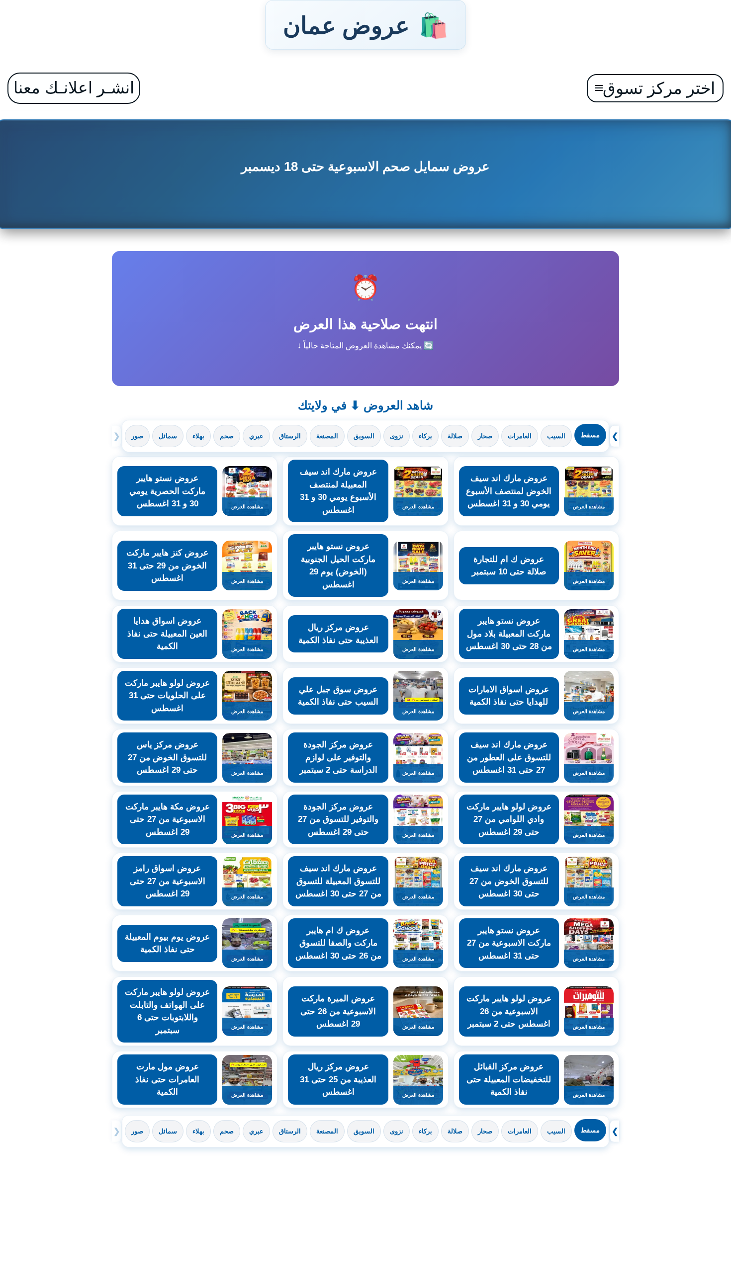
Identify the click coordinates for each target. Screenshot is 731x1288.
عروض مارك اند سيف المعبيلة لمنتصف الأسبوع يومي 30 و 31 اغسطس (338, 491)
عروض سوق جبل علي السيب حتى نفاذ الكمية (338, 696)
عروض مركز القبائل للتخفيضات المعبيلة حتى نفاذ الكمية (508, 1079)
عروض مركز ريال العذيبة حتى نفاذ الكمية (338, 634)
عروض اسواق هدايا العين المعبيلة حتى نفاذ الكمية (167, 633)
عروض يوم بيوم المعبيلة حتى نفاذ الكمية (167, 943)
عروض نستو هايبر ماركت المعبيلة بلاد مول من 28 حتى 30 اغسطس (509, 633)
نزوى (396, 436)
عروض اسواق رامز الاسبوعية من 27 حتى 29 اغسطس (167, 881)
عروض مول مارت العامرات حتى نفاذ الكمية (167, 1079)
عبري (256, 436)
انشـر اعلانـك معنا (73, 88)
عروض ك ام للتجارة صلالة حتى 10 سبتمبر (509, 566)
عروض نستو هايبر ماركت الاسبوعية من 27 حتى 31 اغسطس (509, 943)
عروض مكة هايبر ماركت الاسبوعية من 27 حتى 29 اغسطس (167, 819)
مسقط (590, 435)
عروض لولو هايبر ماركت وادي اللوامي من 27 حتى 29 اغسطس (508, 819)
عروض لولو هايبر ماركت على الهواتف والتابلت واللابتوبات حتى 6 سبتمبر (167, 1011)
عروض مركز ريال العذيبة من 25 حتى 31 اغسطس (338, 1079)
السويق (364, 436)
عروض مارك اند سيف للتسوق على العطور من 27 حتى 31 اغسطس (509, 757)
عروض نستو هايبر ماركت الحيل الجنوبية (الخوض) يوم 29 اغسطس (338, 565)
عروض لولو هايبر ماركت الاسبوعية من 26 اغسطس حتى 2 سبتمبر (508, 1011)
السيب (556, 436)
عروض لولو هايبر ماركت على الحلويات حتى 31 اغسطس (167, 695)
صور (137, 436)
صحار (485, 436)
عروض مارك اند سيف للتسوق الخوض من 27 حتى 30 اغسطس (508, 881)
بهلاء (198, 436)
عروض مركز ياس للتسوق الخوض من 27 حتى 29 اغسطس (167, 757)
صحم (227, 436)
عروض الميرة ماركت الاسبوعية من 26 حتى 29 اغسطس (338, 1011)
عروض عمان (365, 24)
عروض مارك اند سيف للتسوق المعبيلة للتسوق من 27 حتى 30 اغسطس (338, 881)
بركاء (425, 436)
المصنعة (327, 436)
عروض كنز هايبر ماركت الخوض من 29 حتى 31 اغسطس (167, 565)
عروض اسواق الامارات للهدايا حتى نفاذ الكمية (508, 696)
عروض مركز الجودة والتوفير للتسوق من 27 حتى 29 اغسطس (338, 819)
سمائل (168, 436)
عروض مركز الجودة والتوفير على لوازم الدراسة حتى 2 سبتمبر (338, 757)
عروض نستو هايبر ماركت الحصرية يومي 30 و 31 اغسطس (167, 491)
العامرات (520, 436)
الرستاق (290, 436)
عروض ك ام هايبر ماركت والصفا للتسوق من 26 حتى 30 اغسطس (338, 943)
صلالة (455, 436)
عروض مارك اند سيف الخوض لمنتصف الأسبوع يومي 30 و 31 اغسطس (508, 491)
